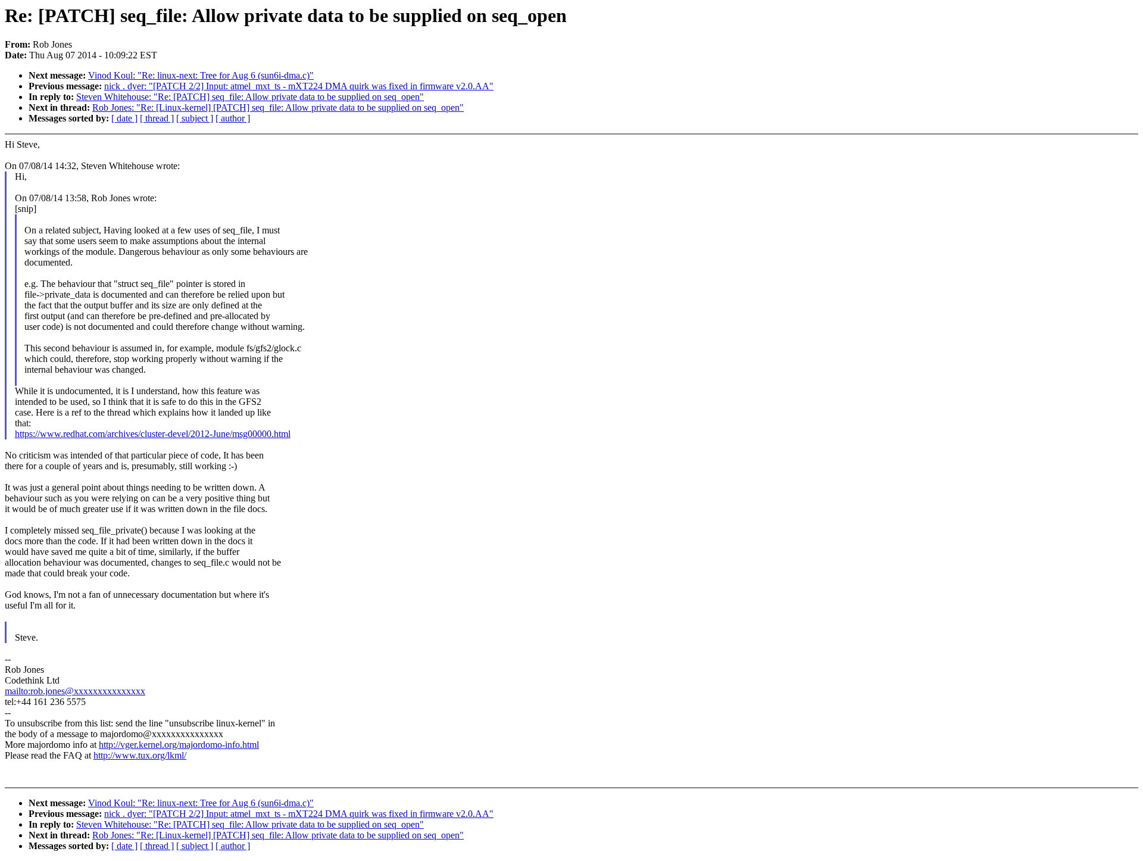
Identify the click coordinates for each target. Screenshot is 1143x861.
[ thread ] (157, 118)
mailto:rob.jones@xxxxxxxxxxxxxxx (75, 691)
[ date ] (124, 118)
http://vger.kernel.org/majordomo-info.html (179, 745)
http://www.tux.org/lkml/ (139, 755)
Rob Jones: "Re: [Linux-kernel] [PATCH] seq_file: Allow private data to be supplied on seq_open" (278, 107)
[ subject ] (194, 118)
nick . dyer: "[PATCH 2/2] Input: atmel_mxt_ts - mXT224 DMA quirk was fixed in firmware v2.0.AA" (299, 86)
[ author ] (233, 118)
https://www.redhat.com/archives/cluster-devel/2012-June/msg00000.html (153, 434)
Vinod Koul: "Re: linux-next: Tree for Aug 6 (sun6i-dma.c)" (201, 75)
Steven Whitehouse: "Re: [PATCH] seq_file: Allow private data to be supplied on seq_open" (250, 97)
